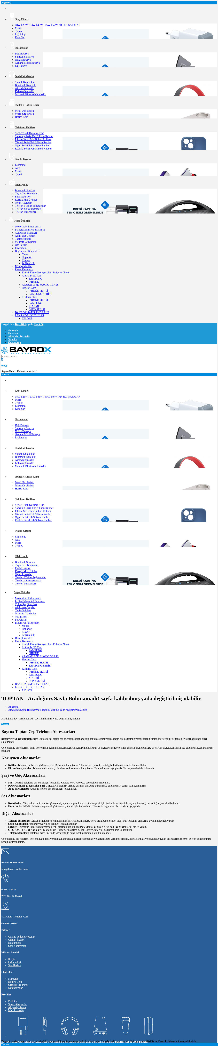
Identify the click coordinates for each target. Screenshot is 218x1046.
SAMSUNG (35, 278)
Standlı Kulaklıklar (25, 82)
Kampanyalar (15, 987)
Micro (18, 28)
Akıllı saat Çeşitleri (25, 235)
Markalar (13, 978)
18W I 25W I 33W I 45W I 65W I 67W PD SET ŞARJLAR (47, 24)
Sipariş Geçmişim (17, 1004)
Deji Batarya (22, 53)
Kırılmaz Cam (29, 297)
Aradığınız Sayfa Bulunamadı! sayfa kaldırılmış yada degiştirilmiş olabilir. (47, 709)
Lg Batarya (21, 65)
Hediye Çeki (15, 981)
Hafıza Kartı (21, 116)
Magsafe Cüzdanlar (25, 241)
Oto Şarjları (21, 244)
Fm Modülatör (22, 196)
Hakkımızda (14, 942)
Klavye (26, 260)
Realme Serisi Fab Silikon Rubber (33, 148)
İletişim (12, 959)
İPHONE (34, 281)
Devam (5, 724)
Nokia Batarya (23, 59)
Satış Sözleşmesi (17, 945)
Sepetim (12, 339)
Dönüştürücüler (23, 266)
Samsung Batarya (24, 56)
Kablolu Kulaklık (24, 91)
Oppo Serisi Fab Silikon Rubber (32, 145)
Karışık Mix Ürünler (26, 199)
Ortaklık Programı (18, 984)
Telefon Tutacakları (25, 211)
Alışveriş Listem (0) (18, 336)
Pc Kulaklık (28, 263)
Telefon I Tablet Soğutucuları (30, 205)
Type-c (18, 31)
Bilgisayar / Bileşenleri (27, 251)
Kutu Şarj (20, 37)
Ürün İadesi (14, 962)
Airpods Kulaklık (24, 88)
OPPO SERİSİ (37, 309)
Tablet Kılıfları (23, 238)
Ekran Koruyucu (24, 269)
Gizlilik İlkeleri (16, 939)
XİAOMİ (34, 306)
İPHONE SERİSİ (38, 290)
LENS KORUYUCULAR (29, 315)
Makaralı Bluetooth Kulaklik (30, 94)
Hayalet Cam (29, 287)
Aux (17, 168)
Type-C (19, 174)
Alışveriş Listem (17, 1007)
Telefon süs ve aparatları (28, 208)
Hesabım (13, 333)
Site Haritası (14, 965)
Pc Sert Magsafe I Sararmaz (30, 229)
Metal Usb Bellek (24, 110)
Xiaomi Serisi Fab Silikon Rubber (33, 142)
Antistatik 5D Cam (32, 275)
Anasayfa (13, 330)
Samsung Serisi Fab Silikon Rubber (34, 136)
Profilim (12, 1001)
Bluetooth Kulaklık (25, 85)
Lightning (20, 34)
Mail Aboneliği (16, 1010)
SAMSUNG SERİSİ (40, 293)
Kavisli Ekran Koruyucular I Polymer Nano (45, 272)
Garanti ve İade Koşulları (21, 936)
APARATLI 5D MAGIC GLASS (40, 284)
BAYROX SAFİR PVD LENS (32, 312)
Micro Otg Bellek (24, 113)
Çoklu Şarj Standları (26, 232)
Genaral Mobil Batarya (27, 62)
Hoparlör (27, 257)
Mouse (25, 254)
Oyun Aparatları (23, 202)
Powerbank (21, 248)
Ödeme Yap (14, 342)
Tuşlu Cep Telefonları (26, 193)
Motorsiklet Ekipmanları (28, 226)
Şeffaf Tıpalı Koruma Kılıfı (29, 133)
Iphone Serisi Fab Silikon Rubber (33, 139)
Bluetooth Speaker (25, 190)
